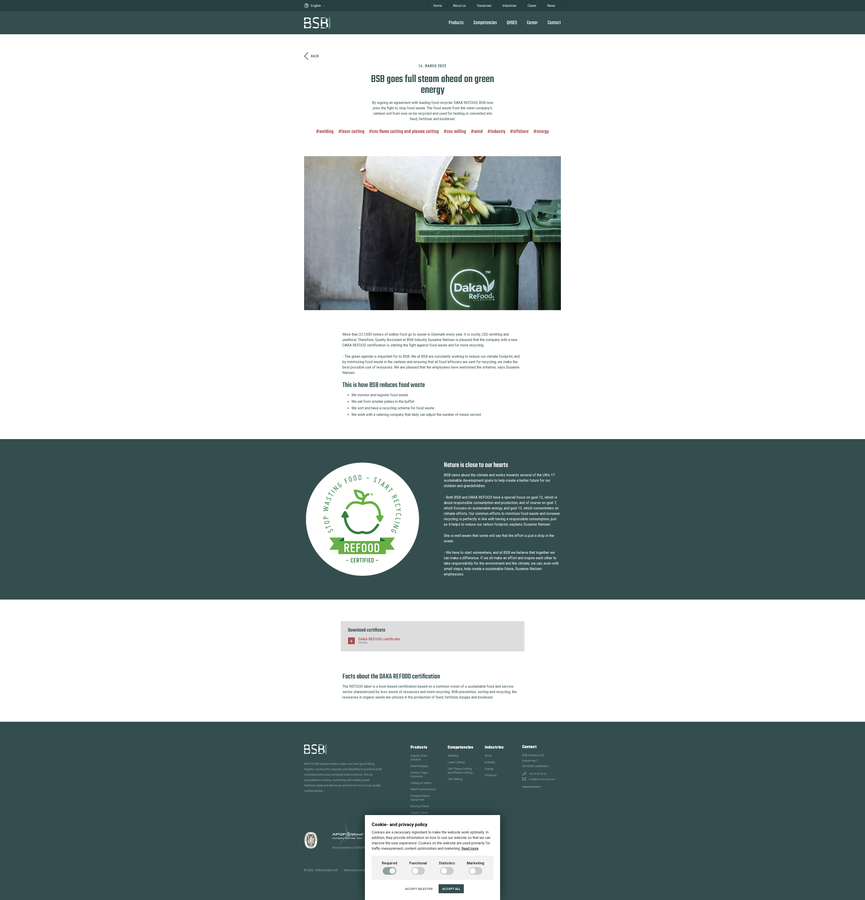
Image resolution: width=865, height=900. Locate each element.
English (316, 5)
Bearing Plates (419, 806)
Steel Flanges (419, 766)
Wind (478, 131)
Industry (498, 131)
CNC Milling (456, 131)
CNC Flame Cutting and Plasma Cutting (405, 131)
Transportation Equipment (420, 797)
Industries (510, 5)
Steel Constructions (423, 789)
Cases (532, 5)
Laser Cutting (352, 131)
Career (532, 23)
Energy (543, 131)
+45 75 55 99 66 (537, 773)
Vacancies (484, 5)
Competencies (485, 23)
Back (315, 56)
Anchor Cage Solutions (418, 774)
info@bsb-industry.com (542, 779)
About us (459, 5)
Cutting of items (420, 783)
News (551, 5)
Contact (554, 23)
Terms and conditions (358, 870)
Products (456, 23)
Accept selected (419, 889)
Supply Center (419, 812)
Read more (469, 848)
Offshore (521, 131)
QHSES (512, 23)
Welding (326, 131)
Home (437, 5)
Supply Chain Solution (418, 757)
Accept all (451, 889)
